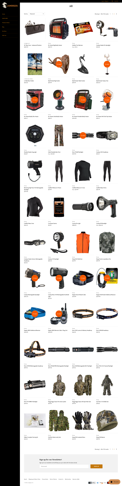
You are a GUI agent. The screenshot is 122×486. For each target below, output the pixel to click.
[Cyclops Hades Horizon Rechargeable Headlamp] (35, 242)
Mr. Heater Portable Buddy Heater (80, 116)
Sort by (26, 14)
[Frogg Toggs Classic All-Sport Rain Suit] (83, 385)
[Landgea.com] (10, 5)
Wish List (4, 35)
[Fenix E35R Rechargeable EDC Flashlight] (83, 349)
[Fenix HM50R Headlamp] (107, 314)
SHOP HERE (5, 18)
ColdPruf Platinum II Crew (78, 187)
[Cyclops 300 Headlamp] (107, 135)
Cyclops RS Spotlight (101, 223)
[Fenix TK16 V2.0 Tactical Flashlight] (107, 349)
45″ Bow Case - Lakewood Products (32, 45)
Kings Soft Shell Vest (77, 259)
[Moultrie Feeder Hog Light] (35, 135)
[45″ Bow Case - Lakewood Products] (35, 28)
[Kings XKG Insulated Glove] (83, 420)
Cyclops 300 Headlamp (102, 152)
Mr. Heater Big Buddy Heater (55, 45)
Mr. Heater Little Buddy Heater (55, 116)
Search (25, 479)
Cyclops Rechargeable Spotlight (32, 294)
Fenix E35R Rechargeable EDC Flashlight (82, 366)
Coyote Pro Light (76, 223)
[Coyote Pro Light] (83, 207)
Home (3, 14)
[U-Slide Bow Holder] (35, 64)
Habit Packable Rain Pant (54, 152)
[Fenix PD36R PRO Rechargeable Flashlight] (59, 349)
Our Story (4, 31)
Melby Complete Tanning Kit (31, 437)
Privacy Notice (45, 479)
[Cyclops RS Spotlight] (107, 207)
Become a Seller (76, 479)
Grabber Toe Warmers (77, 45)
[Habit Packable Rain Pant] (59, 135)
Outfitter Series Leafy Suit (54, 437)
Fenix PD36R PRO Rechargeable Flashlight (58, 366)
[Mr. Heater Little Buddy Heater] (59, 100)
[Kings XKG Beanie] (107, 420)
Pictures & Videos (6, 22)
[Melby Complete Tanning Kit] (35, 420)
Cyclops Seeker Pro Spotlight (103, 45)
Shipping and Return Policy (34, 479)
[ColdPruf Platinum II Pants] (59, 171)
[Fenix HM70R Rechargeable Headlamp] (35, 349)
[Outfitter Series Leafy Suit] (59, 420)
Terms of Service (53, 479)
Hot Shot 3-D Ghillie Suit (102, 401)
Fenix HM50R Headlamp (102, 330)
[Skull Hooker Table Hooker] (83, 64)
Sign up (96, 466)
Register (106, 1)
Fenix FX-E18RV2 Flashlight (30, 401)
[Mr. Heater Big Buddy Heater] (59, 28)
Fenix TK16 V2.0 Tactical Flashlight (104, 366)
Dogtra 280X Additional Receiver (32, 330)
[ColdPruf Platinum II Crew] (83, 171)
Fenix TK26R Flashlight (77, 152)
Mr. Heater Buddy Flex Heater (31, 116)
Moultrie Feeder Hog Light (30, 152)
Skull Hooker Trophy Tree (102, 81)
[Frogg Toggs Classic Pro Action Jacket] (59, 385)
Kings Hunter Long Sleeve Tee (103, 259)
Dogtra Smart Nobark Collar (79, 294)
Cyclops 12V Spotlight (53, 259)
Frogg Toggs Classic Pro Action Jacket (57, 401)
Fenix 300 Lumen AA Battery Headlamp (82, 330)
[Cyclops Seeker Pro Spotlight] (107, 28)
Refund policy (68, 479)
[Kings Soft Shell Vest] (83, 242)
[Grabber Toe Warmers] (83, 28)
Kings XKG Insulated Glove (78, 437)
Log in (103, 1)
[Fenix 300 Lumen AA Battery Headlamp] (83, 314)
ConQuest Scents (52, 223)
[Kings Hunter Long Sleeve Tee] (107, 242)
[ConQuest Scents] (59, 207)
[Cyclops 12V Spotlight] (59, 242)
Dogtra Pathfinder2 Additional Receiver (105, 294)
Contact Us (61, 479)
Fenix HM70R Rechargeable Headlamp (33, 366)
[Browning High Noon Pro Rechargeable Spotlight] (35, 171)
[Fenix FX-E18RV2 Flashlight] (35, 385)
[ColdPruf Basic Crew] (35, 207)
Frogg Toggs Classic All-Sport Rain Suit (81, 401)
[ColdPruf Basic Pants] (107, 171)
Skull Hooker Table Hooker (78, 81)
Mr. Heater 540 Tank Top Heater (104, 116)
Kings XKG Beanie (100, 437)
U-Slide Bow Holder (29, 81)
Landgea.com (30, 482)
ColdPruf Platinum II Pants (54, 187)
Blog (3, 27)
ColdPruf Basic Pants (101, 187)
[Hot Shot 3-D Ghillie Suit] (107, 385)
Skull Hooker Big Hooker (54, 81)
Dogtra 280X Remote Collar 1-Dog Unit (57, 330)
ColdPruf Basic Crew (29, 223)
